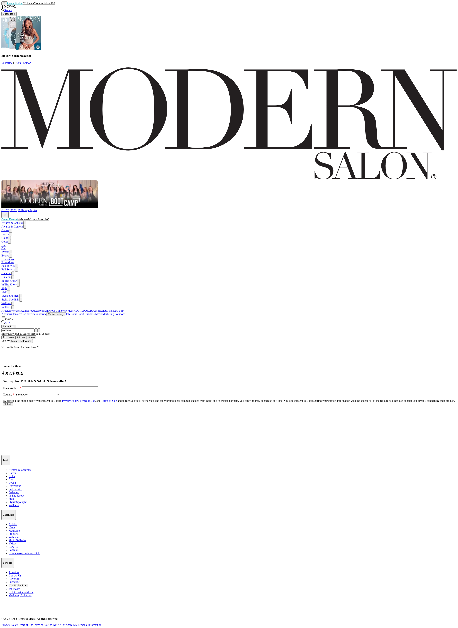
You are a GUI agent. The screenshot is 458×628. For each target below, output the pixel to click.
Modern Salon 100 (44, 3)
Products (33, 310)
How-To (78, 310)
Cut (3, 245)
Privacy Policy (9, 624)
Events (5, 251)
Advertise (30, 314)
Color (4, 237)
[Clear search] (38, 330)
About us (6, 314)
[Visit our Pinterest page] (10, 6)
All (4, 337)
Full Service (8, 265)
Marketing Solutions (113, 314)
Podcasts (88, 310)
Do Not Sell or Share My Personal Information (75, 624)
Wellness (6, 303)
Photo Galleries (57, 310)
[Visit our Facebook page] (2, 6)
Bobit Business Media (89, 314)
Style (4, 288)
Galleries (6, 273)
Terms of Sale (41, 624)
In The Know (9, 280)
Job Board (71, 314)
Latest (14, 341)
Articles (5, 310)
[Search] (36, 330)
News (13, 310)
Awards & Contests (12, 222)
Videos (70, 310)
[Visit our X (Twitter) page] (5, 6)
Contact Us (18, 314)
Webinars (28, 3)
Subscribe (7, 62)
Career (5, 230)
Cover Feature (15, 3)
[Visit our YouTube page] (12, 6)
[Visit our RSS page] (15, 6)
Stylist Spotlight (10, 295)
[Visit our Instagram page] (7, 6)
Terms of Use (25, 624)
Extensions (7, 259)
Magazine (22, 310)
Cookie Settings (56, 314)
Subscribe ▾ (9, 14)
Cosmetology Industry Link (108, 310)
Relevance (25, 341)
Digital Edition (22, 62)
